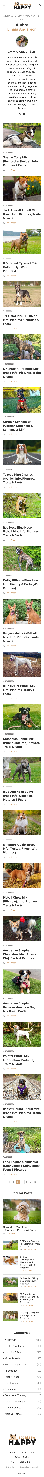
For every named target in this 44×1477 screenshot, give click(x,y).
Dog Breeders (23, 1383)
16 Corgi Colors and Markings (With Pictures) (29, 1315)
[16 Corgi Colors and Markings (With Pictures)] (10, 1316)
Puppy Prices (23, 1376)
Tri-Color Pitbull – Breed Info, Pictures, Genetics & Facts (21, 320)
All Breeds (23, 1340)
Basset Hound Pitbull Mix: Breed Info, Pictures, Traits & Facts (22, 1113)
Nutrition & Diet (23, 1352)
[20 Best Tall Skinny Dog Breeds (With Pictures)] (10, 1282)
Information (23, 1370)
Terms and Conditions (22, 1462)
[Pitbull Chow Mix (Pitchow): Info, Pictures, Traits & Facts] (22, 875)
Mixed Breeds (23, 1358)
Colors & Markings (23, 1401)
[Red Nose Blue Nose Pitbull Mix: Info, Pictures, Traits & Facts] (22, 505)
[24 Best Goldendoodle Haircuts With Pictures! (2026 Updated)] (10, 1260)
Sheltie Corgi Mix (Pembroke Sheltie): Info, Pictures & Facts (20, 161)
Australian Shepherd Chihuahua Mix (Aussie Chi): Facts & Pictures (19, 954)
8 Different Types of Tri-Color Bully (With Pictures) (20, 267)
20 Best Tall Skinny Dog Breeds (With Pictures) (29, 1281)
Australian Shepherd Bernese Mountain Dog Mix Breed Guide (19, 1007)
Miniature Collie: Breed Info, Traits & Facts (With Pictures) (20, 848)
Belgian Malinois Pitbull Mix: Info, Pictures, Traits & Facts (20, 637)
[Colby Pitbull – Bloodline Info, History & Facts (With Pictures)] (22, 558)
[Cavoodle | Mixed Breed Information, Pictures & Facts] (22, 1211)
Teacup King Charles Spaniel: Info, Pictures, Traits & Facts (19, 478)
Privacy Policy (22, 1457)
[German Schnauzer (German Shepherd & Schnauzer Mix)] (22, 400)
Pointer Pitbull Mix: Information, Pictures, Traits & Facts (18, 1060)
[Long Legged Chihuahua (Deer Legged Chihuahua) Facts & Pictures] (22, 1140)
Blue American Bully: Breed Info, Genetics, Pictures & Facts (18, 795)
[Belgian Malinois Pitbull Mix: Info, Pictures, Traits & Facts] (22, 611)
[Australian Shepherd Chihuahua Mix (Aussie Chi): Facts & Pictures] (22, 928)
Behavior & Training (23, 1395)
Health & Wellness (23, 1346)
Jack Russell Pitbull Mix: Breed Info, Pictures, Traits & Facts (22, 214)
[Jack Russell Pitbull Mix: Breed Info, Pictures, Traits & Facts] (22, 188)
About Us (15, 1452)
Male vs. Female (23, 1413)
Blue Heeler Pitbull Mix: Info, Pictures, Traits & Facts (19, 690)
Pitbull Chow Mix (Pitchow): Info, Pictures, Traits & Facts (20, 901)
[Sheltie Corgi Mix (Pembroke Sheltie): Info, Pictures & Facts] (22, 135)
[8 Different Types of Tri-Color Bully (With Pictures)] (22, 241)
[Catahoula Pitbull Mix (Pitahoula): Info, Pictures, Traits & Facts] (22, 717)
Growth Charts (23, 1407)
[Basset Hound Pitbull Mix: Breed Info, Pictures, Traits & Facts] (22, 1087)
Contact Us (28, 1452)
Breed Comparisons (23, 1364)
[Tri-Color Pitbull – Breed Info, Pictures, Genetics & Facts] (22, 294)
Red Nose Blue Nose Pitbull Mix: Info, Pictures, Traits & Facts (21, 531)
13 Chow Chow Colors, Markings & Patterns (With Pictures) (29, 1298)
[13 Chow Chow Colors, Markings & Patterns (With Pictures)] (10, 1298)
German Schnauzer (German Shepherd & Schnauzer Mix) (18, 425)
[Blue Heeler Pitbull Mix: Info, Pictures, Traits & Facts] (22, 664)
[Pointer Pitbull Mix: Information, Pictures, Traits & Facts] (22, 1034)
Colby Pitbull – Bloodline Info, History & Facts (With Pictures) (22, 584)
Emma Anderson (22, 52)
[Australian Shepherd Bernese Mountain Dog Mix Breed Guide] (22, 981)
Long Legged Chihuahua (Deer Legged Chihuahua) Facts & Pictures (21, 1166)
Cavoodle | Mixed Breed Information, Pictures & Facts (19, 1229)
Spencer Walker (12, 1234)
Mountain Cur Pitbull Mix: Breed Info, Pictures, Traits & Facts (22, 373)
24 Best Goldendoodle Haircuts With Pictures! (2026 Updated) (27, 1262)
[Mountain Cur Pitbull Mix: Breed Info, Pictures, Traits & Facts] (22, 347)
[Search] (40, 5)
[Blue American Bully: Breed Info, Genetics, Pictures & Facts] (22, 770)
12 (35, 1182)
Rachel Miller (29, 1271)
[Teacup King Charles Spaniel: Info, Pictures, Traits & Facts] (22, 452)
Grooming (23, 1389)
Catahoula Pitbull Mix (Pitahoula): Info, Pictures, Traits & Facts (21, 743)
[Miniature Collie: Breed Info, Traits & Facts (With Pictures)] (22, 822)
